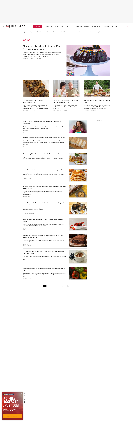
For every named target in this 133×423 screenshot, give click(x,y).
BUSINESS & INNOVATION (82, 26)
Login (128, 26)
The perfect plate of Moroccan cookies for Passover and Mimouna (43, 154)
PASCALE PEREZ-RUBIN (29, 162)
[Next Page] (68, 286)
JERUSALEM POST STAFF (36, 58)
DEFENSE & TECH (96, 26)
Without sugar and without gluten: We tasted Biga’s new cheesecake (44, 137)
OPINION (106, 26)
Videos (91, 32)
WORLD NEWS (59, 26)
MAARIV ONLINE (65, 110)
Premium (106, 32)
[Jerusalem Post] (15, 26)
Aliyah (98, 32)
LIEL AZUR (33, 110)
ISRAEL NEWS (48, 26)
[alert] (12, 407)
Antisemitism (82, 32)
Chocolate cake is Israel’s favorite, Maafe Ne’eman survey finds (42, 47)
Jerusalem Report (29, 32)
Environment (72, 32)
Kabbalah (62, 32)
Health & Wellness (51, 32)
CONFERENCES (38, 26)
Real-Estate (40, 32)
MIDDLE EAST (69, 26)
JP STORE (114, 26)
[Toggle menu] (3, 26)
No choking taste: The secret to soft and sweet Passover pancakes (43, 170)
